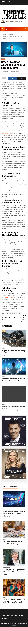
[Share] (12, 78)
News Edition (15, 576)
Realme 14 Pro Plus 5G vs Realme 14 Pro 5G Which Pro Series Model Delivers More (14, 513)
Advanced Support (9, 313)
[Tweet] (21, 78)
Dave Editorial (5, 71)
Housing (4, 539)
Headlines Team (15, 546)
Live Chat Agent (17, 313)
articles (4, 509)
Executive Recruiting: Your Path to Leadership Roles (20, 319)
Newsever (21, 623)
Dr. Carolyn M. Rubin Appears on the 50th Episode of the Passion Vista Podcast (14, 572)
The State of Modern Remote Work (8, 318)
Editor (13, 355)
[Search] (26, 28)
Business (3, 58)
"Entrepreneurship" (7, 567)
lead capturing (9, 297)
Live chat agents (6, 133)
